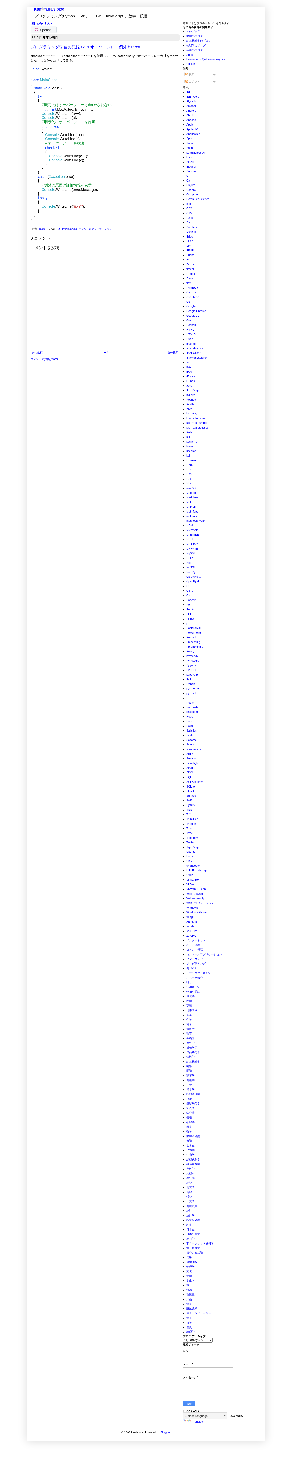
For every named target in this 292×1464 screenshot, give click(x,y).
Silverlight (192, 763)
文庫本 (190, 1280)
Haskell (191, 325)
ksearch (191, 451)
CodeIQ (191, 190)
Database (192, 227)
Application (193, 134)
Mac (189, 483)
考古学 (190, 1089)
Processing (193, 642)
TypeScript (192, 847)
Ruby (189, 716)
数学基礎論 (193, 1136)
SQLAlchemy (194, 781)
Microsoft (192, 530)
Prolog (190, 651)
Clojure (191, 185)
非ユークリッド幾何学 (200, 1243)
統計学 (190, 1215)
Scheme (191, 740)
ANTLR (191, 115)
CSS (189, 208)
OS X (189, 590)
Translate (198, 1421)
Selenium (192, 758)
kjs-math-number (196, 423)
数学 (189, 1131)
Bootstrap (192, 171)
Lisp (189, 474)
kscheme (192, 441)
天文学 (190, 1201)
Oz (188, 595)
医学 (189, 1001)
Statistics (191, 791)
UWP (189, 875)
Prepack (191, 637)
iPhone (190, 376)
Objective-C (193, 576)
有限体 (190, 1294)
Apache (191, 120)
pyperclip (192, 674)
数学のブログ (194, 36)
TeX (188, 814)
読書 (189, 1224)
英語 (189, 1005)
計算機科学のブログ (198, 40)
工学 (189, 1085)
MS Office (192, 544)
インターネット (196, 940)
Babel (190, 143)
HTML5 (191, 334)
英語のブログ (194, 50)
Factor (190, 264)
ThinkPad (192, 819)
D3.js (189, 217)
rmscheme (192, 711)
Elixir (189, 241)
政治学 (190, 1150)
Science (191, 744)
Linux (189, 465)
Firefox (190, 273)
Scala (189, 735)
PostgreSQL (193, 628)
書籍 (189, 1117)
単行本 (190, 1178)
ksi (188, 455)
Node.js (191, 562)
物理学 (190, 1266)
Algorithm (192, 101)
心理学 (190, 1122)
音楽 (189, 1015)
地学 (189, 1182)
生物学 (190, 1154)
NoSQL (191, 567)
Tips (189, 828)
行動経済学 (193, 1094)
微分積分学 (193, 1248)
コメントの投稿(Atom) (44, 359)
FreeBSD (192, 287)
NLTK (189, 558)
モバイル (191, 968)
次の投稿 (37, 352)
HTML (190, 329)
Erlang (190, 255)
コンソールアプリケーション (95, 228)
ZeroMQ (191, 935)
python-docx (194, 688)
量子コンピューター (198, 1313)
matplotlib (192, 516)
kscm (189, 446)
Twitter (190, 842)
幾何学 (190, 1043)
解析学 (190, 1029)
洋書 (189, 1304)
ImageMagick (194, 348)
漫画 (189, 1290)
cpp (188, 204)
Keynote (191, 399)
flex (188, 283)
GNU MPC (192, 297)
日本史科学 (193, 1234)
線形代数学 (193, 1164)
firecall (190, 269)
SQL (189, 777)
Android (191, 110)
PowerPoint (193, 632)
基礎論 (190, 1038)
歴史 (189, 1327)
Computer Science (197, 199)
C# (59, 228)
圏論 (189, 1070)
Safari (190, 726)
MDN (189, 525)
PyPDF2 (191, 670)
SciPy (189, 754)
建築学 (190, 1075)
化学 (189, 1019)
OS (188, 586)
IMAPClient (193, 353)
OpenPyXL (193, 581)
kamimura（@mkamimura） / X (205, 59)
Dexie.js (191, 231)
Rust (189, 721)
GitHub (190, 64)
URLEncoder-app (197, 870)
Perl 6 (190, 609)
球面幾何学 (193, 1052)
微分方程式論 (194, 1252)
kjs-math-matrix (195, 418)
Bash (189, 148)
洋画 (189, 1299)
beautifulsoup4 (195, 152)
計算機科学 (193, 1061)
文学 (189, 1276)
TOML (190, 833)
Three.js (191, 824)
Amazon (191, 106)
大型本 (190, 1173)
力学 (189, 1322)
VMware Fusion (196, 889)
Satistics (191, 730)
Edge (189, 236)
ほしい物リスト (42, 23)
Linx (189, 469)
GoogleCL (192, 315)
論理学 (190, 1331)
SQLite (190, 786)
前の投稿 (172, 352)
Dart (189, 222)
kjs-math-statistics (197, 427)
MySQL (191, 553)
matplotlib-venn (196, 520)
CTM (189, 213)
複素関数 (191, 1262)
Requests (192, 707)
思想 (189, 1099)
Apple (190, 124)
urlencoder (193, 865)
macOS (191, 488)
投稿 (191, 74)
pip (188, 623)
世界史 (190, 1145)
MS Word (192, 548)
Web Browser (194, 893)
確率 (189, 1033)
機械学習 (191, 1047)
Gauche (191, 292)
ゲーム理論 (193, 945)
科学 (189, 1024)
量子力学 (191, 1318)
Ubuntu (191, 851)
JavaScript (192, 390)
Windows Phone (196, 912)
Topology (192, 837)
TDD (189, 810)
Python (190, 684)
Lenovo (191, 460)
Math (189, 502)
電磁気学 (191, 1206)
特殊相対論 (193, 1220)
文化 (189, 1271)
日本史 (190, 1229)
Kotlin (189, 432)
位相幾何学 (193, 986)
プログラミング (196, 963)
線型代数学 (193, 1159)
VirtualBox (192, 879)
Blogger (191, 166)
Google (191, 306)
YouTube (192, 931)
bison (189, 157)
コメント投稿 (194, 949)
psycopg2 (192, 656)
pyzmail (191, 693)
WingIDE (191, 917)
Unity (189, 856)
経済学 (190, 1056)
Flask (189, 278)
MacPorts (192, 492)
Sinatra (190, 767)
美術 (189, 1257)
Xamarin (191, 921)
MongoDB (192, 535)
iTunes (190, 381)
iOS (188, 367)
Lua (188, 479)
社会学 (190, 1108)
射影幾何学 (193, 1103)
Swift (189, 800)
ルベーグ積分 (194, 977)
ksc (188, 436)
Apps (189, 54)
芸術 (189, 1066)
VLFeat (190, 884)
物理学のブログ (196, 45)
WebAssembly (195, 898)
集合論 (190, 1112)
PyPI (189, 679)
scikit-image (193, 749)
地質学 (190, 1187)
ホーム (105, 352)
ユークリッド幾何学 (198, 973)
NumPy (191, 572)
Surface (191, 795)
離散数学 (191, 1308)
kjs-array (191, 413)
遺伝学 (190, 996)
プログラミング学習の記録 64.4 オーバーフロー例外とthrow (86, 47)
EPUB (190, 250)
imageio (191, 343)
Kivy (189, 409)
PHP (189, 614)
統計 (189, 1210)
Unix (189, 861)
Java (189, 385)
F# (188, 259)
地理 (189, 1192)
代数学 (190, 1168)
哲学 (189, 1196)
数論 (189, 1140)
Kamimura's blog (49, 9)
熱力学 (190, 1238)
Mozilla (190, 539)
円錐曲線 (191, 1010)
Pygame (191, 665)
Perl (188, 604)
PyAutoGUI (193, 660)
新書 (189, 1126)
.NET (189, 92)
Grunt (189, 320)
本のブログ (193, 31)
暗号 (189, 982)
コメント (194, 81)
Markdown (192, 497)
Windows (192, 907)
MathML (191, 506)
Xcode (190, 926)
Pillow (190, 618)
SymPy (190, 805)
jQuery (190, 395)
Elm (188, 245)
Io (187, 362)
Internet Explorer (196, 357)
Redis (190, 702)
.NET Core (192, 96)
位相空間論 (193, 991)
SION (189, 772)
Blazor (190, 161)
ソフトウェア (194, 959)
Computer (192, 194)
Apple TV (192, 129)
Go (188, 301)
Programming (70, 228)
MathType (192, 511)
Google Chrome (196, 311)
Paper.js (191, 600)
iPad (189, 371)
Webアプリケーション (200, 903)
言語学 (190, 1080)
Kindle (190, 404)
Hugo (189, 339)
